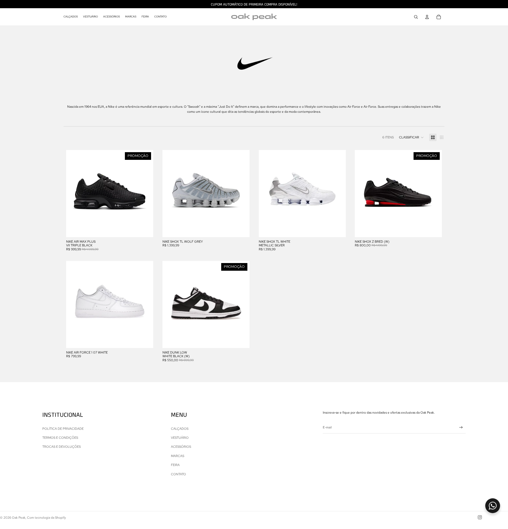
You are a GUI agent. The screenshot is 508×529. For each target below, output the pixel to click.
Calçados (179, 429)
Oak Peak (18, 518)
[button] (411, 137)
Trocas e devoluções (61, 447)
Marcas (177, 456)
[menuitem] (71, 17)
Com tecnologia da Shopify (46, 518)
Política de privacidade (63, 429)
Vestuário (180, 438)
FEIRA (175, 465)
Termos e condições (60, 438)
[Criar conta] (461, 427)
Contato (178, 474)
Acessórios (181, 447)
